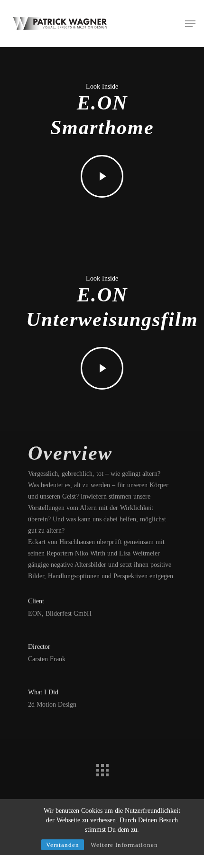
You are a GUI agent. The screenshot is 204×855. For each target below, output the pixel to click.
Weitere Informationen (124, 844)
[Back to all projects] (102, 767)
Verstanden (62, 844)
